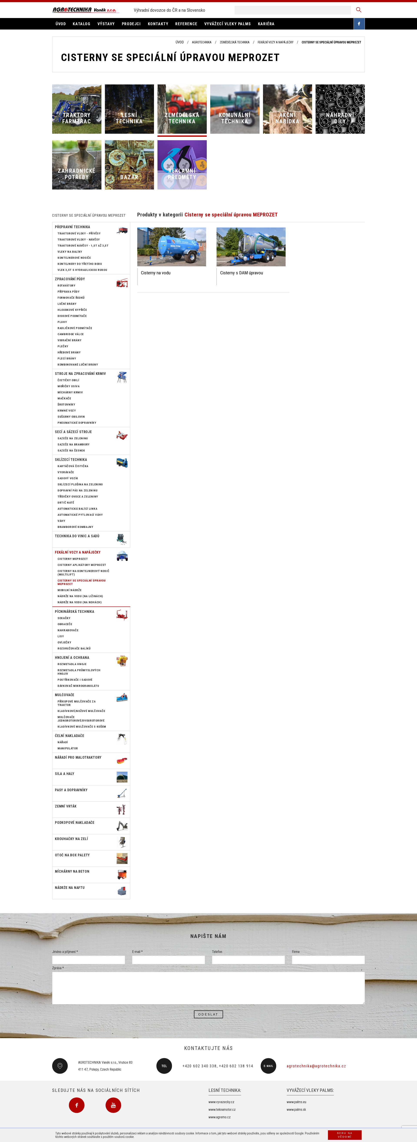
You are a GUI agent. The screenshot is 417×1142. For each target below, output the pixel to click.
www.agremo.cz (219, 1117)
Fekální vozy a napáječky (275, 42)
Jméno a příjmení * (65, 952)
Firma (296, 952)
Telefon (217, 952)
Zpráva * (58, 968)
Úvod (180, 42)
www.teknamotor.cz (222, 1109)
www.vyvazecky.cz (221, 1102)
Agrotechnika (202, 42)
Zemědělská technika (235, 42)
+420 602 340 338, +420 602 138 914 (217, 1066)
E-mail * (137, 952)
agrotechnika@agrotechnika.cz (316, 1066)
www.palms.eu (296, 1102)
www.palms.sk (296, 1109)
